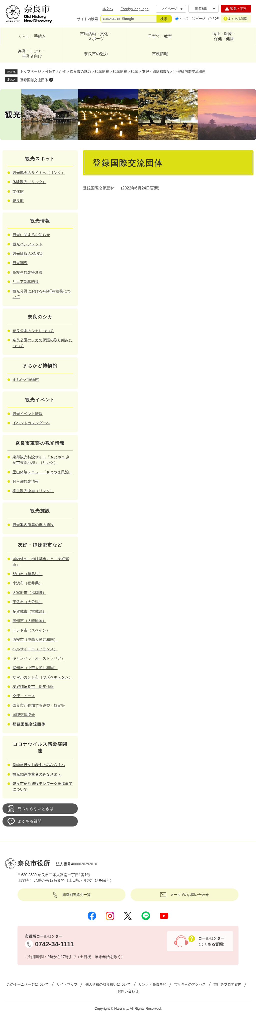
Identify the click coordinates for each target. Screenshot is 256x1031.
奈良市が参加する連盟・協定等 (38, 705)
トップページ (30, 71)
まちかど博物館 (25, 379)
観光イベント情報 (27, 413)
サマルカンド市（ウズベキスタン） (42, 677)
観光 (134, 71)
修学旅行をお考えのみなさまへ (38, 765)
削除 (51, 80)
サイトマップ (67, 984)
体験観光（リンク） (29, 182)
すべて (184, 18)
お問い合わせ (128, 991)
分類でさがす (55, 71)
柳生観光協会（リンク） (33, 491)
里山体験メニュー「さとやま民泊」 (42, 472)
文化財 (18, 191)
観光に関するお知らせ (31, 235)
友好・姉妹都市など (158, 71)
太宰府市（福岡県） (29, 592)
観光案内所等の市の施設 (33, 525)
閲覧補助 (201, 9)
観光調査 (20, 263)
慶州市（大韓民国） (29, 620)
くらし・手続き (32, 36)
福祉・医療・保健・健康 (224, 36)
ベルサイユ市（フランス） (35, 649)
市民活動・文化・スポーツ (96, 36)
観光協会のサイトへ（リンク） (38, 172)
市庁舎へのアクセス (190, 984)
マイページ (169, 9)
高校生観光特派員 (27, 272)
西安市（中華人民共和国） (35, 639)
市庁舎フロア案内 (228, 984)
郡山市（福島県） (27, 574)
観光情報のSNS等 (27, 253)
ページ (200, 18)
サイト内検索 (87, 19)
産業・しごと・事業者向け (32, 53)
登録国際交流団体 (34, 80)
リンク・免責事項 (152, 984)
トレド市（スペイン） (31, 630)
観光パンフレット (27, 244)
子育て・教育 (160, 36)
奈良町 (18, 200)
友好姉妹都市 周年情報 (33, 686)
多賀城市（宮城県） (29, 611)
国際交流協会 (23, 714)
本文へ (107, 9)
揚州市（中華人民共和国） (35, 668)
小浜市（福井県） (27, 583)
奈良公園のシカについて (33, 331)
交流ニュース (23, 696)
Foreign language (134, 9)
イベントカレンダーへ (31, 423)
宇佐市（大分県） (27, 602)
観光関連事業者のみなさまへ (36, 774)
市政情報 (160, 54)
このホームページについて (28, 984)
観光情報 (102, 71)
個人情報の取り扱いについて (108, 984)
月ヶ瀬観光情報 (25, 481)
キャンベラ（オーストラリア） (38, 658)
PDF (215, 18)
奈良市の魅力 (96, 54)
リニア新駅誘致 (25, 281)
